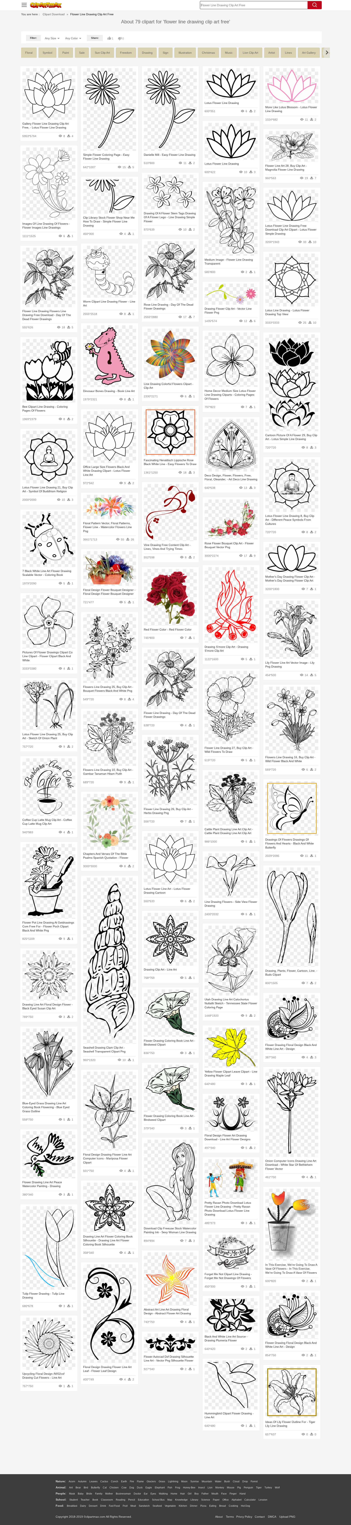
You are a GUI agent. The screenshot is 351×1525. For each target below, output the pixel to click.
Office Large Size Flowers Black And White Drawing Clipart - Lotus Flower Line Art (106, 470)
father (205, 1493)
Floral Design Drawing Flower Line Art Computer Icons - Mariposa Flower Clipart (107, 1158)
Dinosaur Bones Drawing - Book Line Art (109, 391)
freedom (126, 52)
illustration (185, 52)
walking (163, 1493)
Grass (162, 1481)
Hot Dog (245, 1505)
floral (28, 52)
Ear (146, 1493)
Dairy (83, 1505)
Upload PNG (287, 1516)
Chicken (114, 1487)
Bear (78, 1487)
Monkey (219, 1487)
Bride (89, 1493)
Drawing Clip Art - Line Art (160, 969)
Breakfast (72, 1505)
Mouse (230, 1487)
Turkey (268, 1487)
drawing (147, 52)
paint (65, 52)
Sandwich (144, 1505)
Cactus (104, 1481)
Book (95, 1499)
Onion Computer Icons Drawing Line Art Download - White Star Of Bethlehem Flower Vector (290, 1164)
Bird (86, 1487)
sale (82, 52)
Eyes (153, 1493)
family (98, 1493)
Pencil (131, 1499)
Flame (140, 1481)
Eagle (148, 1487)
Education (143, 1499)
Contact (260, 1516)
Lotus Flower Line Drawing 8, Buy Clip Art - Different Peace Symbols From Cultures (289, 519)
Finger (233, 1493)
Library (194, 1499)
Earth (124, 1481)
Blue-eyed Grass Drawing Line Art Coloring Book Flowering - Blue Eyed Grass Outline (45, 1107)
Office (225, 1499)
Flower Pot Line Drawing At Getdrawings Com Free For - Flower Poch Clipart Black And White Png (48, 926)
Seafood (157, 1505)
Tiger (259, 1487)
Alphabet (237, 1499)
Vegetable (170, 1505)
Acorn (72, 1481)
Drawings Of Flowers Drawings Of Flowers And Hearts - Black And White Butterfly (289, 843)
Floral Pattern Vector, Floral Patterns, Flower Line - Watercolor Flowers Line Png (107, 527)
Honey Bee (189, 1487)
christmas (208, 52)
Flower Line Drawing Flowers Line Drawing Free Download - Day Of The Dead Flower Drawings (46, 315)
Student (73, 1499)
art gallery (309, 52)
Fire (132, 1481)
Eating (212, 1505)
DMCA (272, 1516)
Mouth (214, 1493)
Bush (227, 1481)
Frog (177, 1487)
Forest (254, 1481)
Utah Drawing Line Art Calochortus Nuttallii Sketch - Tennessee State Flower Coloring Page (231, 1003)
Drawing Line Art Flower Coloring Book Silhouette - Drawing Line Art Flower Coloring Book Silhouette (108, 1240)
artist (271, 52)
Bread (222, 1505)
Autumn (82, 1481)
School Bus (158, 1499)
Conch (114, 1481)
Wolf (277, 1487)
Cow (124, 1487)
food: (60, 1505)
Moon (184, 1481)
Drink (103, 1505)
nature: (61, 1481)
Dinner (193, 1505)
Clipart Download (54, 14)
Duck (140, 1487)
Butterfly (95, 1487)
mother (109, 1493)
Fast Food (114, 1505)
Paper (216, 1499)
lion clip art (250, 52)
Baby (80, 1493)
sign (165, 52)
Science (205, 1499)
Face (224, 1493)
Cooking (233, 1505)
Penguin (248, 1487)
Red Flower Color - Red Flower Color (168, 629)
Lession (263, 1499)
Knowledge (181, 1499)
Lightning (173, 1481)
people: (61, 1493)
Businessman (123, 1493)
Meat (133, 1505)
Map (169, 1499)
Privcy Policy (244, 1516)
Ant (71, 1487)
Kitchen (183, 1505)
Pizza (203, 1505)
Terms (230, 1516)
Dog (131, 1487)
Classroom (107, 1499)
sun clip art (102, 52)
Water (218, 1481)
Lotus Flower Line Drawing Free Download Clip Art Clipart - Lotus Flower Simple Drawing (290, 229)
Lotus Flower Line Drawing (222, 103)
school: (61, 1499)
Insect (201, 1487)
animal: (61, 1487)
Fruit (125, 1505)
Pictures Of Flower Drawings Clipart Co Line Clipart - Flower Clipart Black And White (47, 656)
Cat (105, 1487)
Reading (120, 1499)
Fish (170, 1487)
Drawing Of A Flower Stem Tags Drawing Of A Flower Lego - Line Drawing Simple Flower (170, 217)
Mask (72, 1493)
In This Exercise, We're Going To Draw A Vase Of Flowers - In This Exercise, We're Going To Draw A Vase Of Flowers (291, 1268)
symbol (47, 52)
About (219, 1516)
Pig (239, 1487)
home (174, 1493)
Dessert (93, 1505)
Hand (242, 1493)
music (229, 52)
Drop (245, 1481)
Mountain (207, 1481)
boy (196, 1493)
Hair (182, 1493)
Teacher (85, 1499)
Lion (210, 1487)
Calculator (250, 1499)
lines (288, 52)
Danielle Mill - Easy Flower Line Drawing (169, 154)
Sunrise (194, 1481)
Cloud (236, 1481)
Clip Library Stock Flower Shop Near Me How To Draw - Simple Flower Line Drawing (109, 221)
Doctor (137, 1493)
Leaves (93, 1481)
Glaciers (151, 1481)
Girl (190, 1493)
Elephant (160, 1487)
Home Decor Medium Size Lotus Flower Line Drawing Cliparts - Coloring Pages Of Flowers (230, 394)
